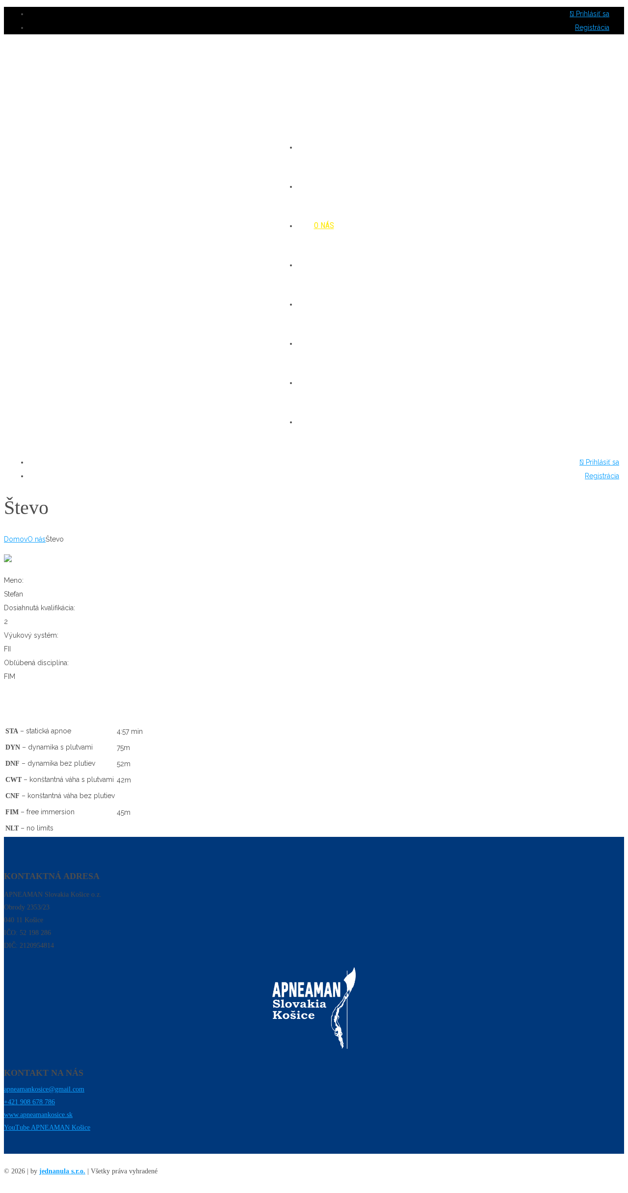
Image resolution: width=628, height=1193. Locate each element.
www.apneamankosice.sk (38, 1114)
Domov (15, 539)
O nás (36, 539)
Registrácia (592, 27)
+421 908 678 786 (29, 1102)
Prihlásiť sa (591, 14)
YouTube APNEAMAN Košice (47, 1127)
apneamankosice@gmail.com (44, 1089)
